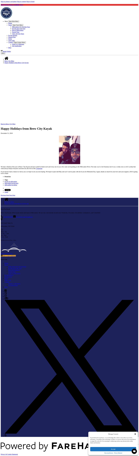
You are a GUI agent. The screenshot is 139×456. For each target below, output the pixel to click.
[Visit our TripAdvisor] (6, 299)
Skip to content (21, 1)
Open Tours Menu (18, 25)
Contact (7, 282)
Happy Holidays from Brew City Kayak (17, 62)
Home (10, 23)
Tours (6, 265)
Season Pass (12, 37)
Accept (113, 449)
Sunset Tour (15, 32)
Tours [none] (10, 25)
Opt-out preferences (108, 453)
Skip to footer (30, 1)
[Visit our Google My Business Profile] (6, 293)
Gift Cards (11, 40)
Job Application (16, 46)
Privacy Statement (118, 453)
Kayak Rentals (12, 35)
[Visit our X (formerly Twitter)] (71, 433)
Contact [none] (10, 42)
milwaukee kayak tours (11, 183)
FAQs (10, 39)
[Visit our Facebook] (6, 291)
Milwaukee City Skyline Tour (21, 27)
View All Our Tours (18, 34)
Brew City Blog (9, 61)
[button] (135, 434)
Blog (9, 47)
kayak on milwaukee (11, 181)
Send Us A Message (18, 44)
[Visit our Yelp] (5, 436)
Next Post (12, 195)
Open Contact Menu (19, 42)
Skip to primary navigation (9, 1)
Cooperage (39, 168)
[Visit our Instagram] (6, 296)
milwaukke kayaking (11, 185)
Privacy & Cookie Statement (9, 454)
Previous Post (5, 195)
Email (6, 192)
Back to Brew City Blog (8, 124)
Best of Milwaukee (17, 30)
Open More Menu (13, 21)
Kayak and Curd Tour (18, 28)
